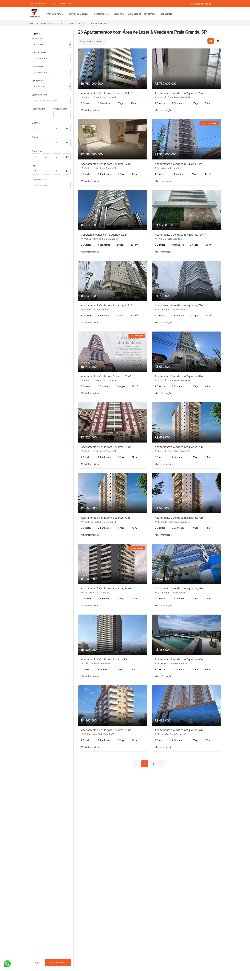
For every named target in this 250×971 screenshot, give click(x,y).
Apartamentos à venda (51, 23)
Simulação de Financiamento (142, 13)
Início (31, 23)
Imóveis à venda (54, 13)
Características (39, 179)
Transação (37, 38)
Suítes (35, 137)
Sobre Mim (119, 13)
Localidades (37, 66)
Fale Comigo (166, 13)
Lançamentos (101, 13)
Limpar (37, 962)
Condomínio (38, 80)
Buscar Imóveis (57, 962)
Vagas (35, 165)
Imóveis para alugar (79, 13)
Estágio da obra (39, 94)
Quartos (36, 122)
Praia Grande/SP (77, 23)
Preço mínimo (38, 108)
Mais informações (90, 110)
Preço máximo (60, 108)
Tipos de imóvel (39, 52)
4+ (67, 128)
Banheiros (37, 151)
